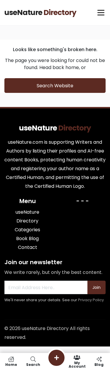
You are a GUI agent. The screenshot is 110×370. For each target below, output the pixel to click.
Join (96, 287)
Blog (99, 364)
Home (11, 364)
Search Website (55, 85)
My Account (77, 364)
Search (33, 364)
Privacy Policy (91, 299)
